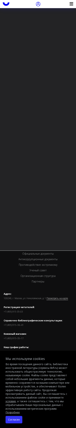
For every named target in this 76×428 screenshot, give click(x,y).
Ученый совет (38, 270)
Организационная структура (38, 276)
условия (11, 401)
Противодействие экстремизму (38, 264)
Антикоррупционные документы (38, 259)
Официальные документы (38, 253)
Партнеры (38, 281)
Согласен (14, 419)
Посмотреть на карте (57, 298)
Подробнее (13, 412)
